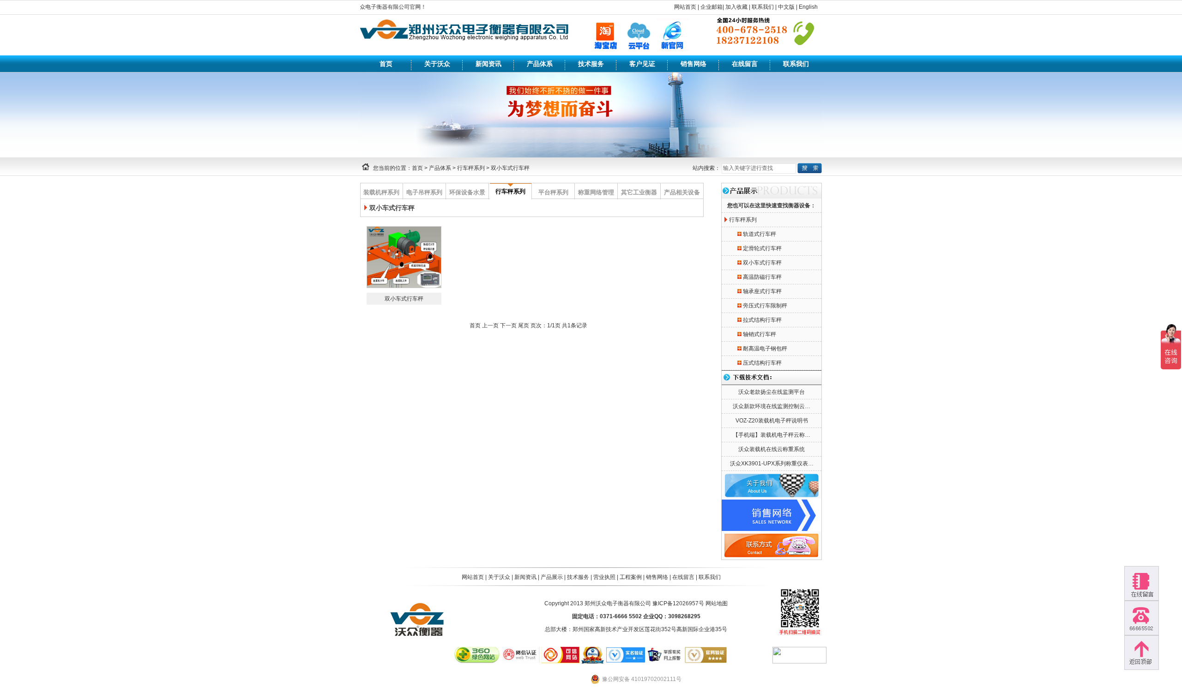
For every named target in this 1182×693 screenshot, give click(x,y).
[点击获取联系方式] (1141, 618)
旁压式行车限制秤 (765, 305)
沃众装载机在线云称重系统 (771, 449)
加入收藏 (736, 7)
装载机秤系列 (381, 192)
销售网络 (693, 63)
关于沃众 (437, 63)
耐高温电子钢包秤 (765, 348)
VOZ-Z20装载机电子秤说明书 (772, 420)
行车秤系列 (471, 168)
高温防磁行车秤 (762, 277)
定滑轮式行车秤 (762, 248)
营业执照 (604, 577)
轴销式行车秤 (759, 334)
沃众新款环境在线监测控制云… (771, 406)
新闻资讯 (488, 63)
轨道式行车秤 (759, 234)
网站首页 (685, 7)
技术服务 (591, 63)
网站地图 (717, 603)
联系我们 (763, 7)
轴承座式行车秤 (762, 291)
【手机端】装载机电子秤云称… (771, 435)
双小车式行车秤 (510, 168)
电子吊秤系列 (424, 192)
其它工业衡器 (639, 192)
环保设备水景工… (467, 194)
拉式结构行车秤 (762, 320)
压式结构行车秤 (762, 363)
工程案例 (631, 577)
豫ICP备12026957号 (678, 603)
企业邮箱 (711, 7)
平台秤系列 (553, 192)
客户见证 (642, 63)
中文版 (786, 7)
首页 (386, 63)
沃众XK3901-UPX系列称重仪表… (772, 463)
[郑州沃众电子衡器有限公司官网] (466, 47)
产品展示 (552, 577)
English (808, 7)
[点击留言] (1141, 583)
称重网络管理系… (596, 194)
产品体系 (540, 63)
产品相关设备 (682, 192)
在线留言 (745, 63)
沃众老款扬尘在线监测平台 (771, 392)
